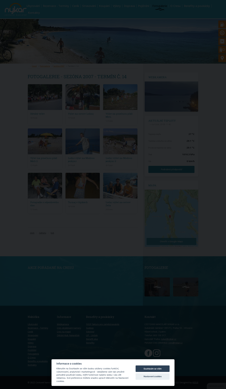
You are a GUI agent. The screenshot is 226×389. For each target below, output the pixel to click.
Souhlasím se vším (153, 368)
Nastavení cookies (153, 376)
